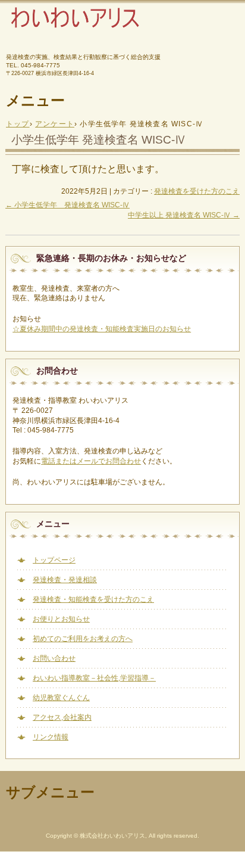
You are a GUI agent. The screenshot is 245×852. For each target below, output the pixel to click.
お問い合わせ (54, 658)
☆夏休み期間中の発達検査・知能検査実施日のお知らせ (101, 329)
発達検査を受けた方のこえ (197, 191)
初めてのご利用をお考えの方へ (83, 639)
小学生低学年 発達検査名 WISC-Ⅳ (67, 205)
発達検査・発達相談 (65, 580)
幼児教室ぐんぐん (61, 698)
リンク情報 (50, 737)
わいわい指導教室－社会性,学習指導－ (94, 678)
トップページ (54, 560)
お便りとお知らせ (61, 619)
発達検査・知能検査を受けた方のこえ (93, 599)
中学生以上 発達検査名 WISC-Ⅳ (184, 215)
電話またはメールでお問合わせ (91, 461)
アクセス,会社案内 (62, 717)
